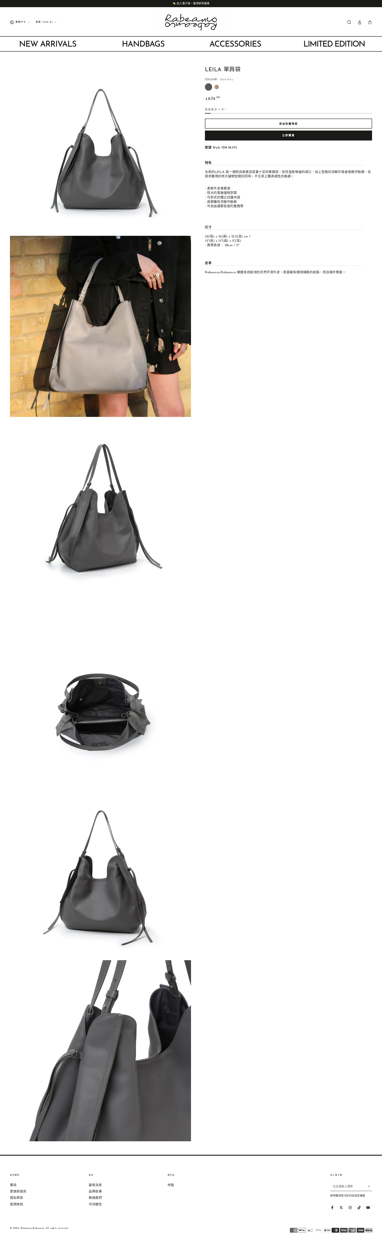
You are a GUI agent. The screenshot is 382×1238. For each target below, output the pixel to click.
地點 (171, 1185)
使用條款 (16, 1204)
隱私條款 (16, 1198)
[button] (349, 22)
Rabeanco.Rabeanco (32, 1228)
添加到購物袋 (288, 124)
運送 (13, 1185)
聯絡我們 (95, 1198)
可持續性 (95, 1204)
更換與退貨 (18, 1191)
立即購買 (288, 135)
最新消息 (95, 1185)
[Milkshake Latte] (216, 87)
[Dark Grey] (208, 87)
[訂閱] (369, 1186)
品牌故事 (95, 1191)
